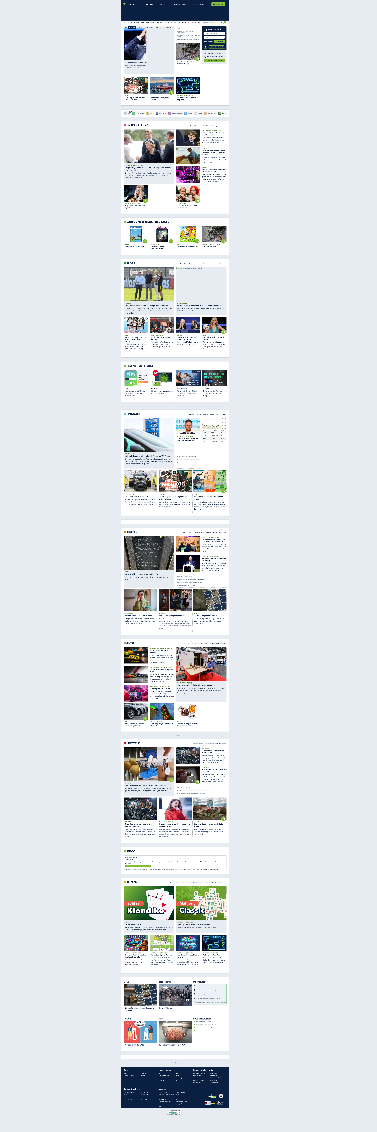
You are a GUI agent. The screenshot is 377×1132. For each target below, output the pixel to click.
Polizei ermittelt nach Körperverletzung (203, 1023)
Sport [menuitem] (130, 22)
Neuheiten (186, 645)
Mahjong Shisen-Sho (186, 884)
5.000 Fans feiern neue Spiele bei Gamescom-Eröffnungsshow (190, 584)
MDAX (205, 441)
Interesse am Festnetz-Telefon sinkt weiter (186, 587)
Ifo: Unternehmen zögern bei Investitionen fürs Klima (189, 461)
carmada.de (144, 1101)
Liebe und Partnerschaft (211, 745)
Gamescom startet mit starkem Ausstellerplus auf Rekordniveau (191, 581)
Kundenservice (163, 1094)
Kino (191, 125)
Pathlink (195, 884)
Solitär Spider (222, 884)
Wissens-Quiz (179, 1080)
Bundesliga (179, 263)
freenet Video (145, 1094)
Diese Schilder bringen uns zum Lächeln (204, 988)
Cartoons (223, 125)
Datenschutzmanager (165, 1104)
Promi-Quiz (162, 1082)
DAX (204, 438)
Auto (130, 645)
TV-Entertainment (180, 4)
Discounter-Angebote (199, 1075)
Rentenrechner (214, 1082)
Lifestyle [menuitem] (159, 22)
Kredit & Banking (203, 416)
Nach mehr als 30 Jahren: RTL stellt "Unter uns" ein (188, 39)
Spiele (177, 1075)
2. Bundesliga (187, 263)
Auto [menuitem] (142, 22)
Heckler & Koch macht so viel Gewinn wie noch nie (188, 464)
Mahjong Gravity (174, 884)
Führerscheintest (221, 645)
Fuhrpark (212, 645)
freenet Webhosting (199, 1082)
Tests (192, 645)
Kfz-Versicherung (198, 1085)
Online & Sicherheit (199, 534)
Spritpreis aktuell (129, 1078)
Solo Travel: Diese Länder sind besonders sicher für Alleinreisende (191, 796)
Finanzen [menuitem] (136, 22)
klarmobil (143, 1099)
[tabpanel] (149, 49)
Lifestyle (133, 745)
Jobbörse (143, 1075)
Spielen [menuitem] (173, 22)
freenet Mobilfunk (129, 1094)
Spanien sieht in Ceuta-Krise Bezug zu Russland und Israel (189, 27)
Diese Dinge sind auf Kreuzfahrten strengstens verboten (189, 790)
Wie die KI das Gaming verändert (185, 579)
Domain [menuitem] (184, 22)
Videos (178, 1078)
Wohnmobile (204, 645)
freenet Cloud (197, 1078)
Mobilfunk (148, 4)
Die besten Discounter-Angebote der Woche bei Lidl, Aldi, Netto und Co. (211, 1004)
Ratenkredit (213, 1078)
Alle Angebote (219, 4)
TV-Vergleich (214, 1085)
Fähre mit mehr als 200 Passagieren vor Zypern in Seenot (208, 1000)
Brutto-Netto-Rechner (216, 1080)
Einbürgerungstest (164, 1078)
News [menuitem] (125, 22)
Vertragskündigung (181, 1104)
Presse (178, 1097)
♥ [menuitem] (188, 22)
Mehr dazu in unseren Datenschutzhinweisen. (208, 871)
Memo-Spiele (215, 125)
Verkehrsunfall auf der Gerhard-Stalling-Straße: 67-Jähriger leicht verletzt (211, 1029)
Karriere (178, 1101)
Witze (200, 125)
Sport (130, 263)
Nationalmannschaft (198, 263)
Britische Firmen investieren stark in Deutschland (188, 458)
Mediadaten (179, 1099)
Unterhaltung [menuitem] (150, 22)
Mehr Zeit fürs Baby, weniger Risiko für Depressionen (207, 996)
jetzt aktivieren (131, 868)
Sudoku (201, 884)
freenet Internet (128, 1099)
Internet (163, 4)
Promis (186, 125)
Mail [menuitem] (179, 22)
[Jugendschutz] (175, 1114)
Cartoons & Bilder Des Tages (147, 222)
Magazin (197, 645)
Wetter (143, 1078)
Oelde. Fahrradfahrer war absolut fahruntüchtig (205, 1026)
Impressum (162, 1099)
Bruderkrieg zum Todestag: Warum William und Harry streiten (189, 36)
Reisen (201, 745)
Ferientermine (128, 1080)
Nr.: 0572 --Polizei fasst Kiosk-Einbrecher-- (204, 1035)
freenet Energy (128, 1101)
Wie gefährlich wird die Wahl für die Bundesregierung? (185, 31)
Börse (125, 1075)
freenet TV (127, 1097)
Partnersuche (145, 1080)
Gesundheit (222, 745)
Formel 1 (208, 263)
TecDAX (205, 443)
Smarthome (222, 534)
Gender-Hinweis (180, 1094)
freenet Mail (196, 1080)
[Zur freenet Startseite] (129, 4)
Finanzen (133, 416)
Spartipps (223, 416)
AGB (160, 1108)
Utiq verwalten (163, 1106)
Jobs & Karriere (193, 416)
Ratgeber (195, 745)
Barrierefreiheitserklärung (166, 1097)
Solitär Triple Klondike (211, 884)
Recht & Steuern (214, 416)
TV (182, 125)
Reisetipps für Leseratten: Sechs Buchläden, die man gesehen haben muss (193, 793)
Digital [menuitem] (167, 22)
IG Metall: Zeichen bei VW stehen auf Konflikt (187, 467)
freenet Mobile (145, 1097)
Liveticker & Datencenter (219, 263)
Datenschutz (162, 1101)
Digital (131, 534)
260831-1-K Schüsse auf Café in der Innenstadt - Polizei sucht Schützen (210, 1032)
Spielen (131, 884)
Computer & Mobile (187, 534)
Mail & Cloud (199, 4)
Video (195, 125)
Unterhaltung (137, 125)
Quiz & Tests (206, 125)
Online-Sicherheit (215, 1075)
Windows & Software (212, 534)
